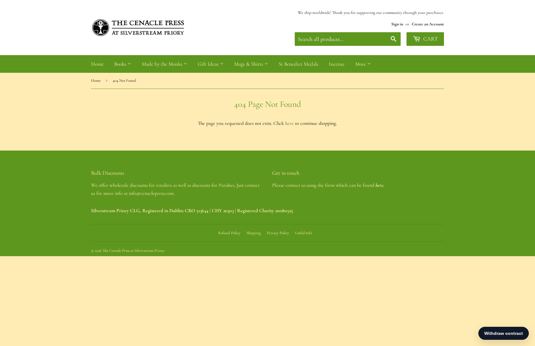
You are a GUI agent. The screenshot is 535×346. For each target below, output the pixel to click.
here (289, 123)
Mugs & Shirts (249, 64)
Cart (430, 38)
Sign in (397, 24)
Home (97, 64)
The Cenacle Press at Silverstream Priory (133, 250)
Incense (337, 64)
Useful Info (303, 232)
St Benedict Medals (298, 64)
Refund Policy (229, 232)
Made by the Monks (163, 64)
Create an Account (428, 24)
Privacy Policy (278, 232)
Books (121, 64)
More (361, 64)
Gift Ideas (209, 64)
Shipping (253, 232)
